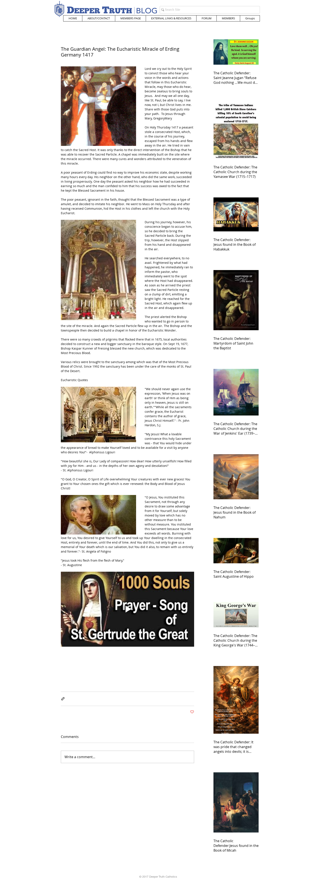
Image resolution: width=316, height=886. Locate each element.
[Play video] (127, 609)
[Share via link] (63, 699)
